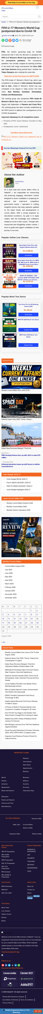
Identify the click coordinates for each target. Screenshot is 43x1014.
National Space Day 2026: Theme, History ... (17, 419)
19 (15, 623)
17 (3, 623)
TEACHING (31, 861)
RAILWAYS (30, 858)
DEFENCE (30, 864)
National (25, 758)
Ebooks (4, 917)
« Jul (3, 642)
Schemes (5, 784)
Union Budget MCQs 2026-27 (17, 479)
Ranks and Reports (8, 800)
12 (15, 619)
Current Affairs (28, 824)
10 (3, 619)
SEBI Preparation (7, 860)
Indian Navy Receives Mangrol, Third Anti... (17, 448)
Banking (25, 771)
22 (32, 623)
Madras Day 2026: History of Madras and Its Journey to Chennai (20, 720)
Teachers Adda (37, 818)
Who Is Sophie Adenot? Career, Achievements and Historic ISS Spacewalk (21, 691)
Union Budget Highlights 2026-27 (18, 490)
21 (26, 623)
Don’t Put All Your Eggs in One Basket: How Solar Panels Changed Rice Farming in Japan (21, 714)
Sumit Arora (7, 35)
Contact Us (31, 889)
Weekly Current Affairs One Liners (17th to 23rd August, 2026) (22, 654)
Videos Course (6, 914)
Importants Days (28, 790)
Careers (33, 897)
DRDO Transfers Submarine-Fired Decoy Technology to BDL (19, 697)
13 (20, 619)
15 (32, 619)
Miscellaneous (6, 806)
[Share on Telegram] (6, 40)
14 (26, 619)
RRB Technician (7, 886)
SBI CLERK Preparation (5, 855)
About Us (30, 886)
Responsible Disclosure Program (13, 996)
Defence (26, 781)
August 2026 (14, 566)
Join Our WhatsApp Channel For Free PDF (20, 148)
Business (26, 777)
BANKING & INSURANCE (31, 850)
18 (9, 623)
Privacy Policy (7, 1003)
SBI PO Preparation (8, 851)
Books (4, 921)
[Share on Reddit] (10, 40)
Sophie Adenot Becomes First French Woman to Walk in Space (21, 702)
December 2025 (10, 594)
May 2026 (8, 577)
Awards (4, 781)
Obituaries (5, 796)
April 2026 (8, 580)
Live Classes (6, 911)
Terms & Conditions (27, 1000)
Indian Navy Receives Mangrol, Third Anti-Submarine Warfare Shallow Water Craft (20, 665)
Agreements (6, 787)
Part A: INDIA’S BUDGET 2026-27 (19, 482)
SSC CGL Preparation (5, 867)
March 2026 (9, 584)
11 (9, 619)
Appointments (27, 768)
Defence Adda (27, 828)
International (27, 761)
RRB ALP (5, 889)
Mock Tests (5, 907)
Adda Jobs (16, 824)
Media (29, 893)
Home (4, 22)
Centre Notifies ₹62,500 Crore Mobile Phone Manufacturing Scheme (21, 685)
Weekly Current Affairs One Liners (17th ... (16, 390)
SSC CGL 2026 (7, 893)
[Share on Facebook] (13, 40)
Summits (26, 784)
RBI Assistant (6, 872)
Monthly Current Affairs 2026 (17, 506)
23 (38, 623)
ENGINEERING (32, 868)
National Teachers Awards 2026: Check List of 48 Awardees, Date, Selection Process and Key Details (22, 678)
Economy (26, 787)
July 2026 (8, 570)
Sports (4, 777)
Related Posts (7, 360)
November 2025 (10, 598)
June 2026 (9, 573)
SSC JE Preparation (8, 863)
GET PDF (38, 1011)
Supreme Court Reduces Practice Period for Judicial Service (21, 737)
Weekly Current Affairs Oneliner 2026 (20, 503)
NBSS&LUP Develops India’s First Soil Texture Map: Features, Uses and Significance (21, 671)
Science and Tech (7, 803)
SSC (28, 855)
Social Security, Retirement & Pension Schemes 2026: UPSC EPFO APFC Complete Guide (22, 731)
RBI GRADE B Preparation (6, 876)
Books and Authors (8, 790)
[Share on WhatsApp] (3, 40)
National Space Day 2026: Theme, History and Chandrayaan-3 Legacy (21, 659)
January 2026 (10, 591)
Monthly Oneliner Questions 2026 (18, 510)
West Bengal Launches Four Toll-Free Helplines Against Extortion (22, 726)
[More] (37, 7)
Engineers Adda (14, 834)
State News (27, 765)
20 (21, 623)
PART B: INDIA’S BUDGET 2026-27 (19, 486)
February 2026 (10, 587)
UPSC (29, 871)
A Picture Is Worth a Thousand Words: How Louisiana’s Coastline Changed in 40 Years (20, 708)
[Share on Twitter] (17, 40)
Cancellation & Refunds (10, 1000)
